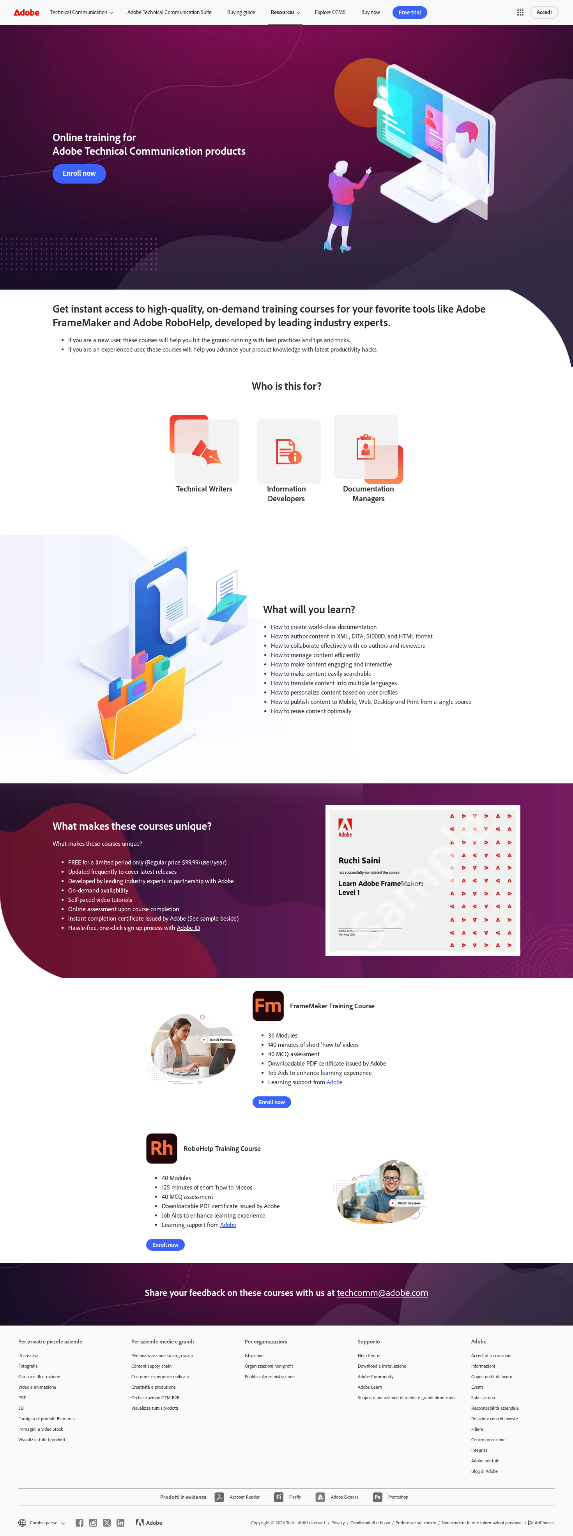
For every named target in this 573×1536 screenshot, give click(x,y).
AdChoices (545, 1522)
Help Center (369, 1355)
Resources (283, 12)
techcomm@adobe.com (382, 1292)
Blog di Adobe (484, 1471)
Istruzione (254, 1355)
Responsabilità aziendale (495, 1408)
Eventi (477, 1387)
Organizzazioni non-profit (269, 1366)
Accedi (544, 12)
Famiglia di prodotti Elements (46, 1418)
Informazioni (483, 1366)
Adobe (335, 1082)
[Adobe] (26, 12)
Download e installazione (382, 1366)
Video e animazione (37, 1387)
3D (21, 1408)
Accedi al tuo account (491, 1355)
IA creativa (28, 1355)
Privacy (338, 1522)
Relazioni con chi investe (494, 1418)
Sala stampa (483, 1397)
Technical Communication (78, 12)
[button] (520, 12)
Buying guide (241, 12)
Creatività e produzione (153, 1387)
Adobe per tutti (485, 1461)
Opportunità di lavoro (491, 1376)
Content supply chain (151, 1366)
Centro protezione (488, 1439)
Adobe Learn (370, 1387)
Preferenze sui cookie (416, 1522)
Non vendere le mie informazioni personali (482, 1522)
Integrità (479, 1450)
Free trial (410, 12)
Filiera (477, 1429)
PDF (22, 1397)
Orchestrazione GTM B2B (155, 1397)
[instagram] (93, 1523)
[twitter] (107, 1523)
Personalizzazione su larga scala (162, 1355)
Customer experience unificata (160, 1376)
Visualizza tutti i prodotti (41, 1439)
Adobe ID (188, 927)
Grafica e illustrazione (39, 1376)
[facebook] (79, 1523)
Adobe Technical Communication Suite (169, 12)
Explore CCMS (330, 12)
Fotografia (28, 1366)
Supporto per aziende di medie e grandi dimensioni (402, 1397)
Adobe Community (376, 1376)
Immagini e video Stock (40, 1429)
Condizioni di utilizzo (370, 1522)
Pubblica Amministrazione (270, 1376)
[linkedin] (120, 1523)
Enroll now (79, 173)
